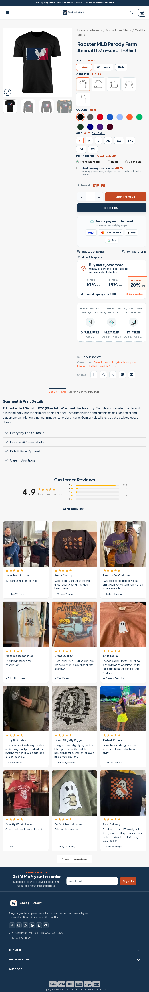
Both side (135, 161)
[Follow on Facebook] (12, 925)
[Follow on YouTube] (46, 925)
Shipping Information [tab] (83, 391)
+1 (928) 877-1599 (20, 937)
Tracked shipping (93, 251)
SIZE (79, 133)
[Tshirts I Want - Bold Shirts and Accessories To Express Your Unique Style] (75, 12)
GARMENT (83, 74)
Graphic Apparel (126, 362)
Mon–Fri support (92, 257)
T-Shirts (94, 366)
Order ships (112, 331)
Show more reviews (74, 859)
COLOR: (81, 109)
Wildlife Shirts (108, 366)
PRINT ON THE (85, 156)
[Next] (66, 62)
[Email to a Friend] (132, 375)
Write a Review (73, 508)
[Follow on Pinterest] (32, 925)
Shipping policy (134, 294)
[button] (7, 13)
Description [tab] (57, 391)
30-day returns (136, 251)
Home (81, 30)
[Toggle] (6, 433)
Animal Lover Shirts (118, 30)
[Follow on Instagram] (19, 925)
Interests (96, 30)
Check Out (112, 208)
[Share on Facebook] (94, 375)
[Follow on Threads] (25, 925)
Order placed (90, 331)
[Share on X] (113, 375)
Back (114, 161)
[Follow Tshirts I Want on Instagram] (103, 375)
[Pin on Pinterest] (122, 375)
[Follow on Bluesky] (39, 925)
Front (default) (90, 161)
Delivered (133, 331)
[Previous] (8, 62)
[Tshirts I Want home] (28, 903)
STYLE (80, 60)
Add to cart (125, 197)
